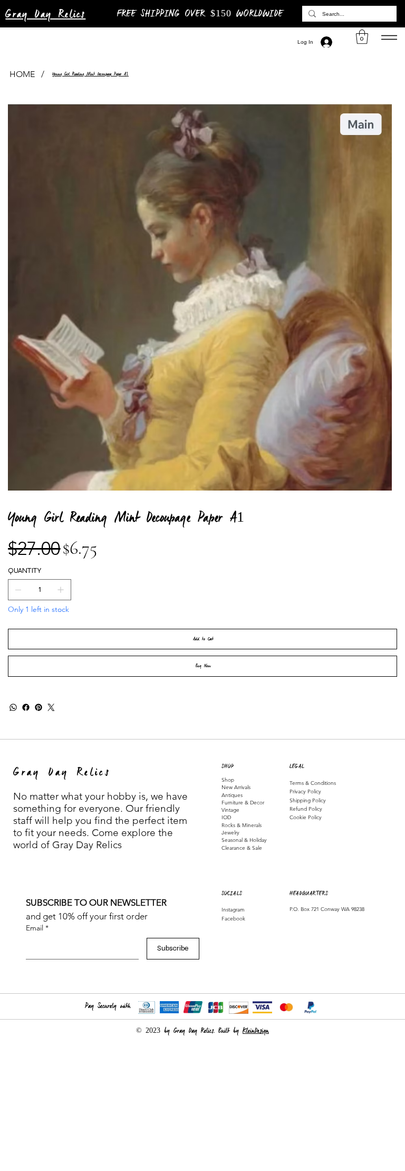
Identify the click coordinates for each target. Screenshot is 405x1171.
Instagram (233, 909)
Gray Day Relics (45, 14)
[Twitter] (51, 707)
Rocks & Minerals (241, 825)
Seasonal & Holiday (244, 840)
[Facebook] (26, 707)
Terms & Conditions (313, 783)
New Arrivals (235, 787)
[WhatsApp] (13, 707)
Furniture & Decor (242, 802)
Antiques (232, 795)
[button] (362, 37)
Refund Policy (306, 808)
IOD (226, 817)
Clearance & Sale (241, 847)
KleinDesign (256, 1031)
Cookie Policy (306, 817)
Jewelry (230, 832)
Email (37, 928)
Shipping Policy (308, 800)
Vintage (230, 810)
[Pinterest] (38, 707)
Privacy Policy (305, 791)
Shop (227, 779)
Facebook (233, 918)
